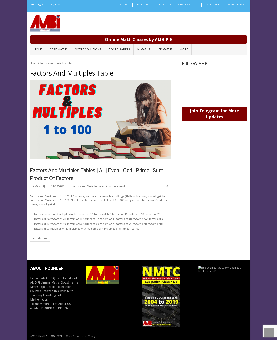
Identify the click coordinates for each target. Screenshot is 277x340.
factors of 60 (91, 224)
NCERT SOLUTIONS (88, 49)
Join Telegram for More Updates (214, 113)
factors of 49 (58, 224)
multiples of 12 (59, 228)
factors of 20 (152, 214)
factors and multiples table (60, 214)
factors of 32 (91, 219)
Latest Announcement (111, 186)
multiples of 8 (112, 228)
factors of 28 (58, 219)
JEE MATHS (165, 49)
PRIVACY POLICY (188, 4)
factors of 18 (136, 214)
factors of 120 (102, 214)
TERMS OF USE (235, 4)
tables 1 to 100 (130, 228)
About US (64, 304)
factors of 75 (124, 224)
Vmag (91, 336)
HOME (38, 49)
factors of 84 (155, 224)
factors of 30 (74, 219)
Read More (40, 238)
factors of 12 (85, 214)
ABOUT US (142, 4)
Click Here (62, 308)
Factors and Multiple (84, 186)
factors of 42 (140, 219)
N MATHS (143, 49)
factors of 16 (119, 214)
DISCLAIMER (212, 4)
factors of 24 (41, 219)
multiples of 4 (95, 228)
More (184, 49)
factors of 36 (107, 219)
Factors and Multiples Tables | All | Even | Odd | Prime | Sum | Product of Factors (98, 174)
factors (38, 214)
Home (33, 63)
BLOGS (124, 4)
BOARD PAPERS (119, 49)
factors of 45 (156, 219)
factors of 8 (140, 224)
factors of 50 (74, 224)
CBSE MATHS (59, 49)
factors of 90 (41, 228)
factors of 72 (107, 224)
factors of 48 (41, 224)
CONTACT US (163, 4)
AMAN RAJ (39, 186)
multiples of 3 (77, 228)
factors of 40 (124, 219)
